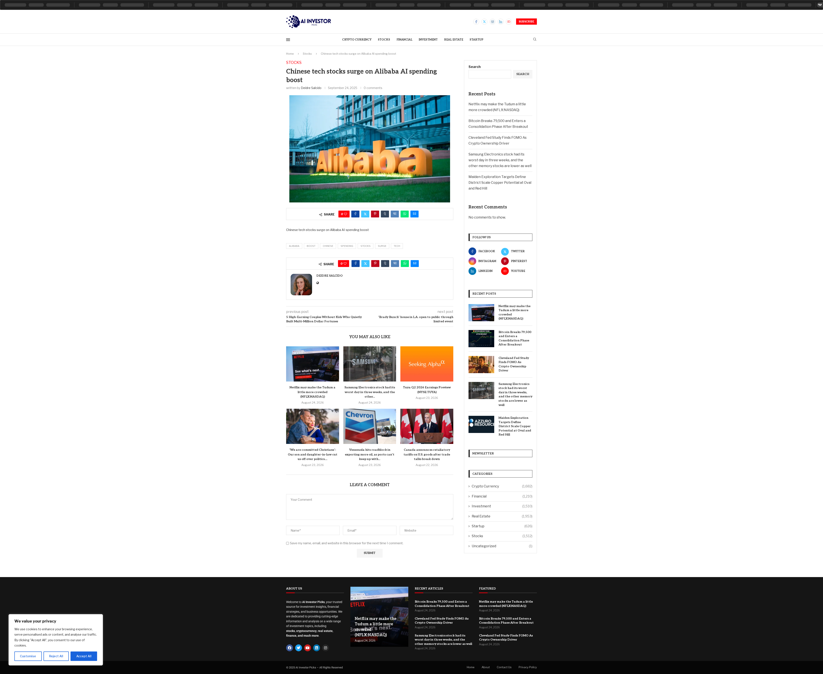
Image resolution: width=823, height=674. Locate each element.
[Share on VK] (395, 214)
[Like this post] (345, 214)
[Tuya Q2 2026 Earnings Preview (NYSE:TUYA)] (426, 363)
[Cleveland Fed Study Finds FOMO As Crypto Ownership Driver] (481, 364)
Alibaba (294, 245)
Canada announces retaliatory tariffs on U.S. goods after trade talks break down (427, 454)
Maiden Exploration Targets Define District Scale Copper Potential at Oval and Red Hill (500, 182)
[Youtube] (509, 22)
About (486, 667)
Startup (476, 39)
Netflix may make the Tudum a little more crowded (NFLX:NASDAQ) (312, 392)
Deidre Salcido (311, 88)
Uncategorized (502, 546)
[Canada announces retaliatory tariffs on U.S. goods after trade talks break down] (426, 426)
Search (475, 67)
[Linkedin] (501, 22)
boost (311, 245)
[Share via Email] (414, 214)
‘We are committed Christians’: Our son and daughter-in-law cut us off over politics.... (312, 454)
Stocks (384, 39)
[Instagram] (493, 22)
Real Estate (453, 39)
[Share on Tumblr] (385, 214)
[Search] (535, 39)
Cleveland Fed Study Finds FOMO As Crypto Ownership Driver (514, 364)
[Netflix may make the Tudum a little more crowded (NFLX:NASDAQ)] (312, 363)
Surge (382, 245)
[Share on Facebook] (355, 214)
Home (290, 53)
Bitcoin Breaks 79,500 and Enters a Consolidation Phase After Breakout (515, 338)
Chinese (328, 245)
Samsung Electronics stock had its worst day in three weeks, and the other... (369, 392)
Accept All (84, 656)
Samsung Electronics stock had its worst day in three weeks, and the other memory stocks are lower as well (500, 160)
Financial (404, 39)
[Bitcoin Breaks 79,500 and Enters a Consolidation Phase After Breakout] (481, 338)
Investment (428, 39)
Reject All (56, 656)
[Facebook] (476, 22)
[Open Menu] (288, 40)
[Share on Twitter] (365, 214)
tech (397, 245)
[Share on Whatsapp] (405, 214)
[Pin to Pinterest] (375, 214)
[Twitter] (484, 22)
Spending (347, 245)
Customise (28, 656)
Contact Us (504, 667)
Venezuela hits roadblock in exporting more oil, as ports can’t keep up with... (369, 454)
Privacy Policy (528, 667)
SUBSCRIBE (526, 21)
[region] (56, 639)
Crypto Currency (356, 39)
